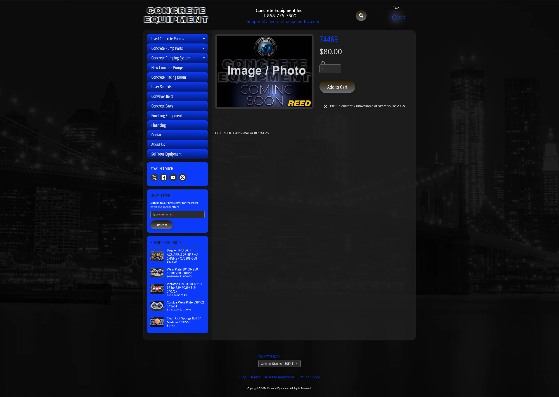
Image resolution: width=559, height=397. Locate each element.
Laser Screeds (161, 87)
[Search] (361, 15)
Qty (322, 62)
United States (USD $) (277, 363)
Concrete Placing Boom (168, 77)
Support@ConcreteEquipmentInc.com (279, 21)
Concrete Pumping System (179, 59)
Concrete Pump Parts (179, 49)
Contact (157, 135)
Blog (242, 377)
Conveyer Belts (162, 96)
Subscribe (161, 225)
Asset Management (279, 377)
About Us (158, 144)
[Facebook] (164, 177)
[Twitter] (154, 177)
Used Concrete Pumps (179, 39)
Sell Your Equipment (166, 154)
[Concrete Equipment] (176, 15)
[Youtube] (173, 177)
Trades (255, 377)
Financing (158, 125)
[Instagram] (182, 177)
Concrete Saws (162, 106)
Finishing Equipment (166, 115)
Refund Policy (309, 377)
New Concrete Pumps (167, 67)
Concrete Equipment (278, 388)
